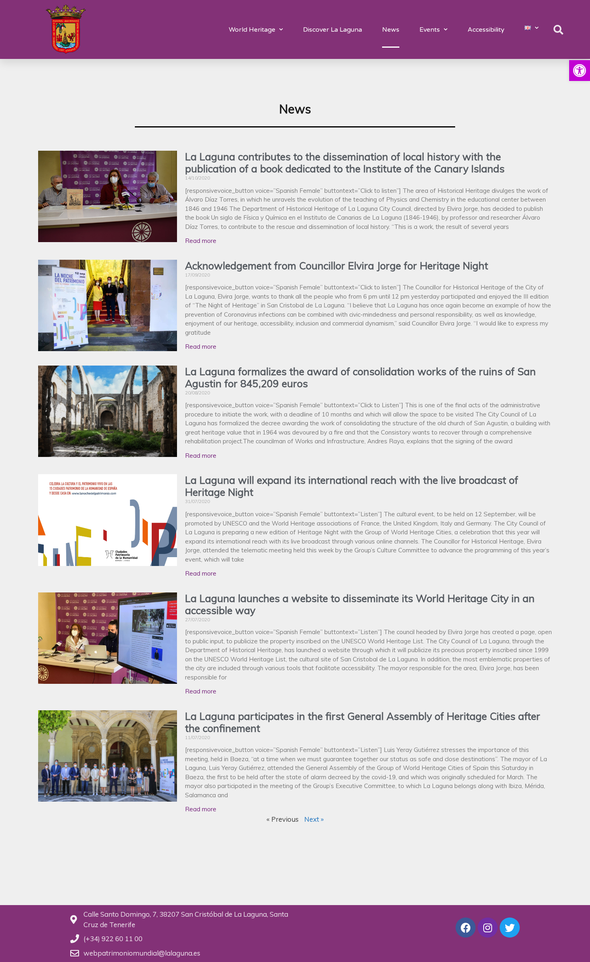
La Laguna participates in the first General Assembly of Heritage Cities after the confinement (362, 722)
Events (429, 30)
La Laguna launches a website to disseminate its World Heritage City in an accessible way (360, 604)
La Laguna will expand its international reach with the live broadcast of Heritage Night (351, 486)
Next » (314, 819)
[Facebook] (466, 928)
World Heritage (252, 30)
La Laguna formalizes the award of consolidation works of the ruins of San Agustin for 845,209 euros (360, 377)
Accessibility (486, 30)
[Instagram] (488, 928)
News (390, 30)
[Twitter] (510, 928)
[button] (579, 70)
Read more (200, 241)
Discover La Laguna (332, 30)
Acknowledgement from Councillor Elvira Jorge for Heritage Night (336, 265)
